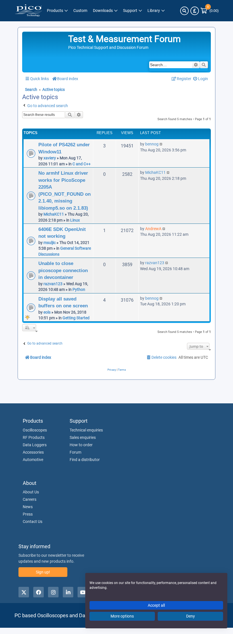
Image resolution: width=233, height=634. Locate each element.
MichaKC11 (53, 214)
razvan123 (53, 283)
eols (47, 312)
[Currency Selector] (194, 11)
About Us (31, 492)
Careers (29, 499)
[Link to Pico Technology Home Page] (28, 10)
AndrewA (153, 228)
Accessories (33, 452)
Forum (75, 452)
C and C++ (81, 164)
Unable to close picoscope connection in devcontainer (63, 270)
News (28, 506)
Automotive (33, 459)
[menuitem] (200, 78)
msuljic (49, 242)
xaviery (49, 158)
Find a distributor (85, 459)
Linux (75, 220)
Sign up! (43, 572)
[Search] (184, 11)
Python (78, 289)
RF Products (34, 437)
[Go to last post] (161, 144)
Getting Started (76, 318)
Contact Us (32, 521)
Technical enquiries (86, 430)
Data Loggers (35, 445)
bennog (152, 144)
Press (28, 514)
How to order (81, 445)
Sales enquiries (83, 437)
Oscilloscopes (35, 430)
